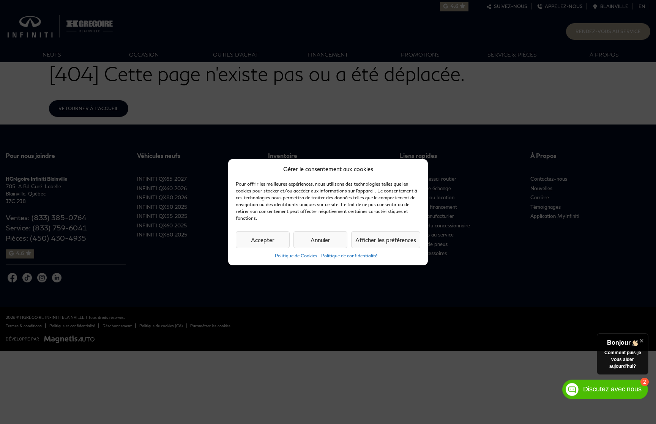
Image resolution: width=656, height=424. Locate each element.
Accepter (262, 239)
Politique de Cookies (296, 255)
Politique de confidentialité (349, 255)
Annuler (320, 239)
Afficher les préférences (385, 239)
